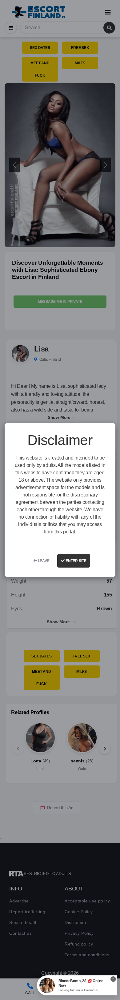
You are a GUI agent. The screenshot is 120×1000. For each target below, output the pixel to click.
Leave (43, 561)
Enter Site (75, 561)
